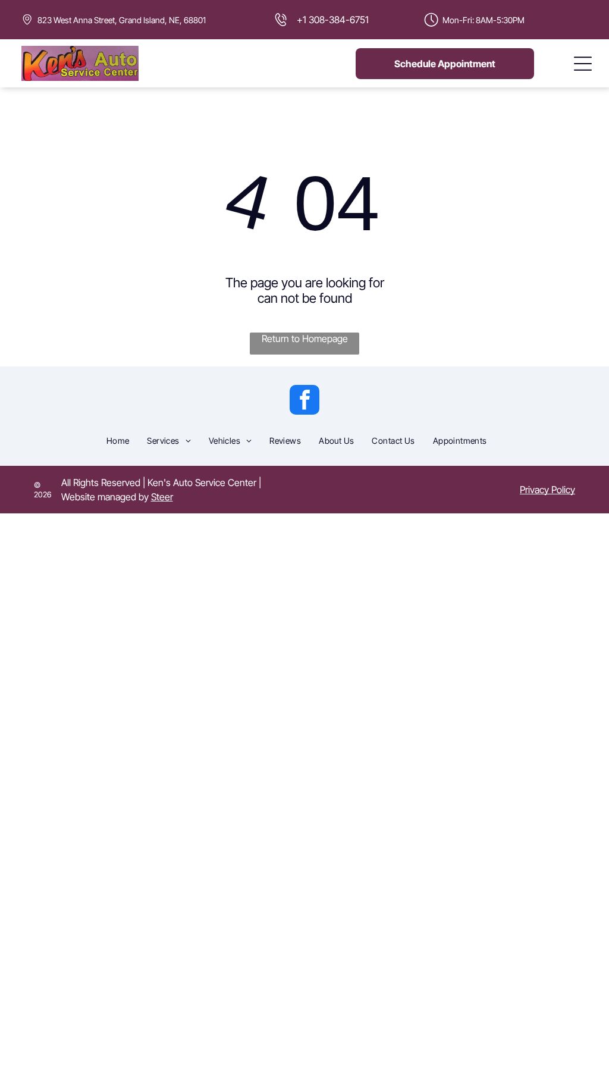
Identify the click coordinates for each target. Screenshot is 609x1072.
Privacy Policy (547, 490)
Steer (162, 497)
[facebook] (304, 401)
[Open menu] (583, 64)
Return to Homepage (305, 338)
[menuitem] (118, 440)
